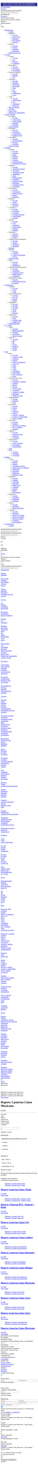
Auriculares (16, 334)
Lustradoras (16, 186)
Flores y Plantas (17, 418)
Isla (13, 90)
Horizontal (15, 51)
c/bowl (14, 202)
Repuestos (15, 283)
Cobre (14, 292)
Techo (14, 91)
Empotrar (15, 153)
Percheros (15, 501)
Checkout (4, 1445)
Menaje (14, 385)
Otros (14, 318)
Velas (14, 403)
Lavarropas (4, 661)
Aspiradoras (16, 174)
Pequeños (8, 148)
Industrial (15, 123)
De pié (14, 309)
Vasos (14, 367)
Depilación (15, 244)
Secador (14, 243)
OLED (14, 345)
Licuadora (15, 213)
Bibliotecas (15, 473)
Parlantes (15, 332)
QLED (14, 350)
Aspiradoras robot (17, 185)
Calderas (15, 383)
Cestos (14, 410)
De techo (15, 313)
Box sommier (16, 492)
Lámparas (15, 411)
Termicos (15, 429)
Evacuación (16, 132)
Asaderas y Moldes (18, 392)
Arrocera (15, 264)
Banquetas (15, 513)
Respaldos (15, 483)
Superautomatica (17, 162)
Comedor (4, 1064)
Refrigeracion (9, 30)
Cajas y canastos (17, 443)
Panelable (15, 39)
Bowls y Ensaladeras (18, 362)
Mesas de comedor (18, 517)
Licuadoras (4, 754)
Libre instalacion (17, 141)
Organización (5, 992)
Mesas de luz (16, 485)
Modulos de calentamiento (17, 112)
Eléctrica (15, 62)
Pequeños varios (14, 258)
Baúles (14, 490)
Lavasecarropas (13, 127)
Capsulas (15, 160)
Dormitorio (4, 1030)
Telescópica (16, 86)
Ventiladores (4, 851)
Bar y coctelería (17, 374)
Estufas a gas (16, 322)
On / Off (15, 297)
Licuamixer (15, 211)
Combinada (16, 63)
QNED (14, 348)
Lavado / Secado (10, 114)
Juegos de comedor (18, 515)
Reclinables (16, 469)
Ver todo (15, 35)
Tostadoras (15, 225)
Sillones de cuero (17, 475)
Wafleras (15, 230)
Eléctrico (15, 76)
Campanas (4, 622)
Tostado (3, 767)
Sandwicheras (16, 227)
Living (3, 1013)
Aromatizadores (6, 949)
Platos (14, 366)
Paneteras (15, 229)
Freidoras (11, 248)
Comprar (11, 526)
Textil (10, 448)
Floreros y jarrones (18, 415)
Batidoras (4, 745)
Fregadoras (15, 179)
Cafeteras (4, 696)
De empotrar (16, 70)
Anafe (3, 640)
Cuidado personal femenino (9, 786)
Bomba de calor (17, 135)
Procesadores (16, 192)
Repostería (15, 394)
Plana (14, 88)
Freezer (3, 585)
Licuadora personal (18, 214)
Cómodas (15, 487)
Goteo (14, 155)
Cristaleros (15, 520)
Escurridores (16, 445)
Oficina (3, 1057)
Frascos (14, 387)
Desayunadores (17, 522)
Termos (14, 237)
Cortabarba (15, 276)
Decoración (4, 956)
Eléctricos (15, 236)
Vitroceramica (16, 100)
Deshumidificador (14, 323)
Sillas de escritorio (18, 508)
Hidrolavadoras (17, 178)
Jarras (14, 376)
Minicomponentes (17, 330)
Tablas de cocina (17, 396)
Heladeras (4, 575)
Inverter (14, 299)
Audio (3, 877)
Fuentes (14, 360)
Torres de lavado (14, 146)
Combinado (16, 104)
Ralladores (15, 197)
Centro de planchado (18, 255)
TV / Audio (8, 325)
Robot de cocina (17, 193)
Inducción (15, 105)
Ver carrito (4, 1437)
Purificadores (16, 93)
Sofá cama (15, 471)
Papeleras (15, 436)
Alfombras (15, 454)
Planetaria (15, 204)
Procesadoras (5, 735)
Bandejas (15, 424)
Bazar (6, 352)
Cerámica (15, 253)
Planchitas (15, 246)
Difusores (15, 401)
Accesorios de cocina (7, 930)
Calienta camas (17, 320)
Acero (14, 290)
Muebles (7, 457)
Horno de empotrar (6, 615)
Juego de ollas (16, 388)
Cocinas (3, 600)
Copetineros (16, 371)
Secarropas (4, 673)
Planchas (3, 796)
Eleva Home (4, 1097)
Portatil (14, 301)
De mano (15, 206)
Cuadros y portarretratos (19, 417)
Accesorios (15, 171)
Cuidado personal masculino (9, 814)
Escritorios (15, 506)
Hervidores (4, 779)
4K (13, 343)
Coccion (7, 54)
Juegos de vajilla (17, 357)
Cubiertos (15, 359)
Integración (15, 84)
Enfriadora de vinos (15, 53)
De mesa (15, 142)
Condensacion (16, 134)
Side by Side (16, 37)
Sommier (15, 480)
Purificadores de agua (19, 281)
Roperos (15, 489)
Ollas (2, 807)
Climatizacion (9, 285)
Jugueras (15, 218)
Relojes (14, 408)
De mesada (15, 69)
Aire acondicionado (7, 842)
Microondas (4, 608)
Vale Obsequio (9, 524)
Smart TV (4, 888)
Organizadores (16, 447)
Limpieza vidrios (17, 181)
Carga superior (17, 121)
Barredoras (15, 183)
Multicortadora (17, 274)
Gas (13, 60)
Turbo (14, 311)
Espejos (14, 413)
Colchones (15, 482)
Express (14, 158)
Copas (14, 369)
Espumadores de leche (19, 163)
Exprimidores (16, 216)
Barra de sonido (17, 336)
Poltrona (15, 462)
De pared (15, 308)
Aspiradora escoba (18, 172)
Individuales (16, 373)
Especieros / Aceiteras (19, 381)
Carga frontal (16, 120)
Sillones (14, 464)
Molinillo (15, 156)
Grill (13, 223)
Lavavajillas (4, 682)
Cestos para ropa (17, 434)
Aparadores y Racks (18, 466)
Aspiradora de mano (18, 169)
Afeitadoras (16, 271)
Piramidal (15, 83)
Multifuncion (16, 265)
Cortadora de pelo (17, 272)
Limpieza (4, 712)
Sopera (14, 195)
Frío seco (15, 42)
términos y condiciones (12, 1412)
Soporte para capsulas (19, 425)
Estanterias (15, 499)
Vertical (14, 47)
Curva (14, 95)
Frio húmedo (16, 40)
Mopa (14, 176)
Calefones (4, 835)
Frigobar (11, 32)
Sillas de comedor (17, 519)
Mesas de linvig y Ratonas (20, 468)
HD (13, 341)
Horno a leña (13, 111)
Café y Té (15, 364)
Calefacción (4, 863)
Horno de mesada (14, 107)
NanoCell (15, 346)
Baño (2, 1002)
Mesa (2, 905)
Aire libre (11, 109)
